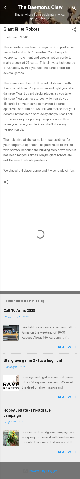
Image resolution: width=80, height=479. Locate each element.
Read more (67, 347)
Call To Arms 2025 (19, 310)
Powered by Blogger (42, 471)
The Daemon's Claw (40, 7)
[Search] (74, 8)
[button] (74, 30)
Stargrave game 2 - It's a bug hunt (32, 360)
